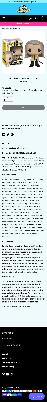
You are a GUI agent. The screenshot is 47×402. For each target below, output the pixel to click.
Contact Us (7, 358)
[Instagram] (11, 374)
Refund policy (8, 367)
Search (5, 354)
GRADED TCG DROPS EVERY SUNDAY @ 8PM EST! (23, 1)
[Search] (36, 17)
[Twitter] (3, 374)
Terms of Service (9, 362)
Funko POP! (8, 88)
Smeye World (15, 388)
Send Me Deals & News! (14, 345)
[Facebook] (7, 374)
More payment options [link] (23, 120)
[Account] (30, 17)
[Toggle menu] (3, 18)
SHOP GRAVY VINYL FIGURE (23, 23)
